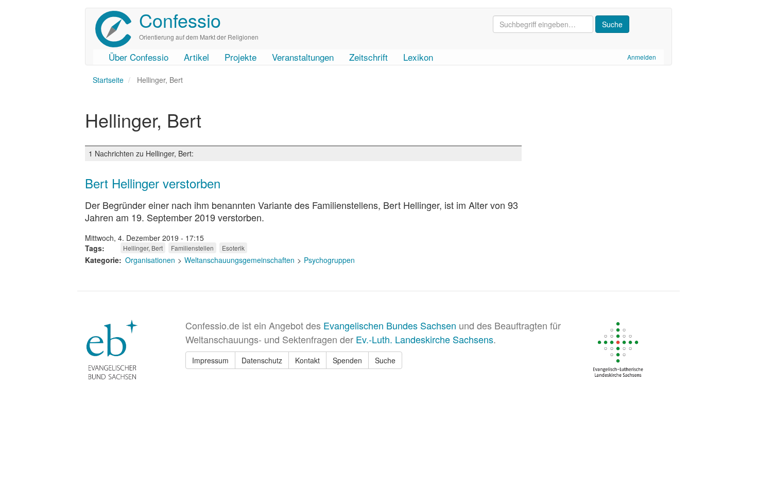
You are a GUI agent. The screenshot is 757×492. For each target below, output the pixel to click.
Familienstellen (192, 247)
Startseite (108, 80)
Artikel (196, 56)
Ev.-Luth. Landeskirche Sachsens (424, 339)
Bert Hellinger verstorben (152, 183)
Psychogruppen (329, 260)
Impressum (210, 360)
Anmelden (641, 56)
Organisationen (150, 260)
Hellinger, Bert (143, 247)
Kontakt (307, 360)
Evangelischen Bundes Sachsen (389, 325)
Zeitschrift (368, 56)
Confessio (180, 20)
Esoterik (233, 247)
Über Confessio (138, 56)
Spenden (347, 360)
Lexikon (418, 56)
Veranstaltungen (303, 56)
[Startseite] (117, 29)
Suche (385, 360)
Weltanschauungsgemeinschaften (239, 260)
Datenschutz (262, 360)
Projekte (240, 56)
